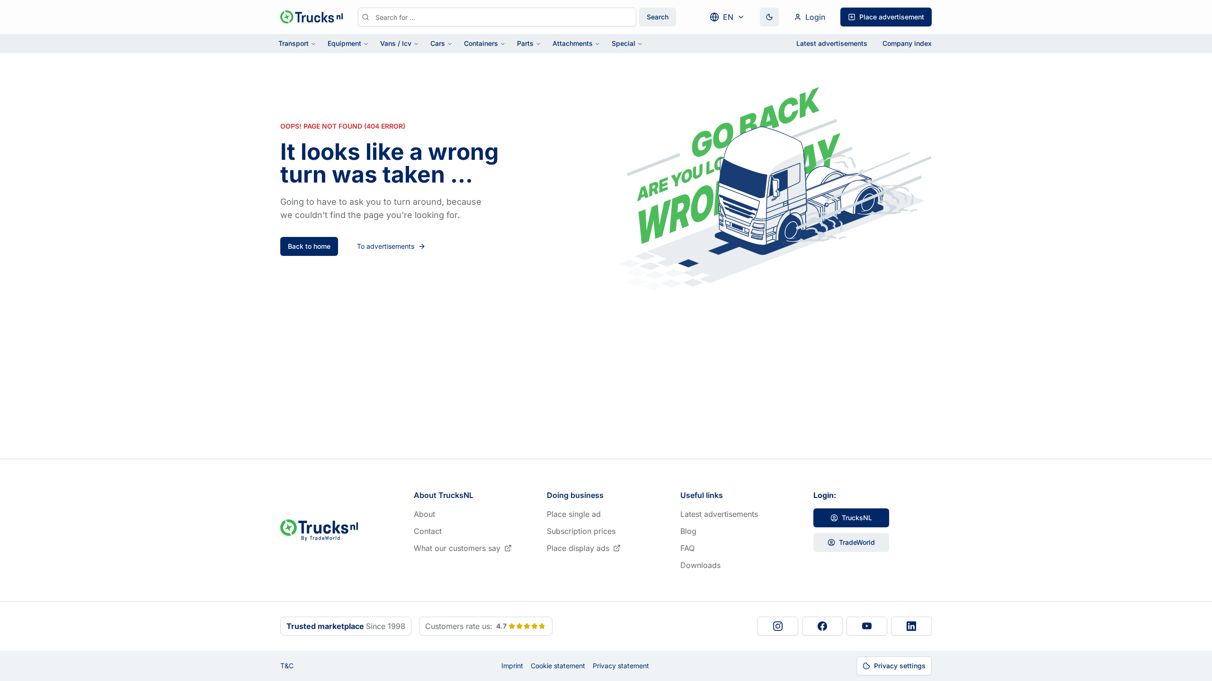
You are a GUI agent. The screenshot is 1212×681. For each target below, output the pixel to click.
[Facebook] (822, 626)
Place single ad (574, 514)
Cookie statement (558, 666)
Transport (293, 43)
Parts (525, 43)
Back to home (309, 246)
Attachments (573, 43)
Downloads (700, 565)
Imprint (512, 666)
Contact (428, 531)
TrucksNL (857, 518)
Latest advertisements (831, 43)
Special (623, 43)
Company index (907, 43)
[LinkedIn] (911, 626)
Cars (437, 43)
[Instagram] (778, 626)
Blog (688, 531)
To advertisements (385, 246)
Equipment (344, 43)
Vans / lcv (395, 43)
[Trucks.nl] (311, 17)
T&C (287, 666)
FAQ (687, 548)
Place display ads (578, 548)
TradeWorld (857, 542)
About (424, 514)
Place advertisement (891, 17)
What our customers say (457, 548)
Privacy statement (621, 666)
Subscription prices (581, 531)
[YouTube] (867, 626)
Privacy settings (900, 666)
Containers (481, 43)
